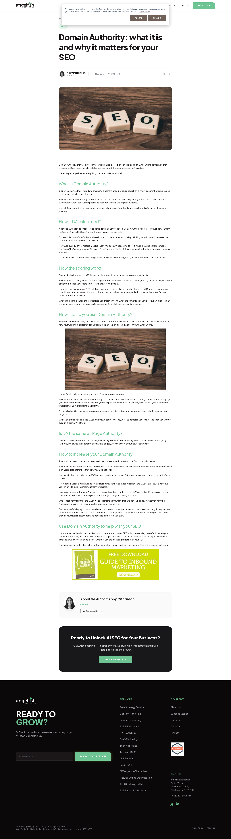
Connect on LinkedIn (94, 611)
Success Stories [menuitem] (179, 713)
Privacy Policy (144, 12)
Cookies (211, 828)
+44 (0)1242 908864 (181, 795)
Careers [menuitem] (175, 720)
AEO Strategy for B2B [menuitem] (132, 784)
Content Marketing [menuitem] (130, 713)
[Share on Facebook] (169, 73)
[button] (204, 5)
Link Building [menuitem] (127, 758)
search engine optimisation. (131, 168)
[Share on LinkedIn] (163, 73)
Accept (138, 18)
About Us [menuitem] (176, 707)
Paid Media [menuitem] (126, 764)
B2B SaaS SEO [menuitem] (128, 732)
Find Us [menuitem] (175, 732)
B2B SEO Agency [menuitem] (129, 726)
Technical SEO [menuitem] (128, 752)
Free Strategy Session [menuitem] (132, 707)
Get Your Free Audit (115, 659)
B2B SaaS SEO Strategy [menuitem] (133, 790)
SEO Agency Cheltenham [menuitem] (134, 771)
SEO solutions (144, 164)
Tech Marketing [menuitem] (128, 745)
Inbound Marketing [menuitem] (130, 720)
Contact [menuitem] (175, 726)
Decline (157, 18)
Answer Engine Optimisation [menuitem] (136, 777)
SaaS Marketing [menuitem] (129, 739)
